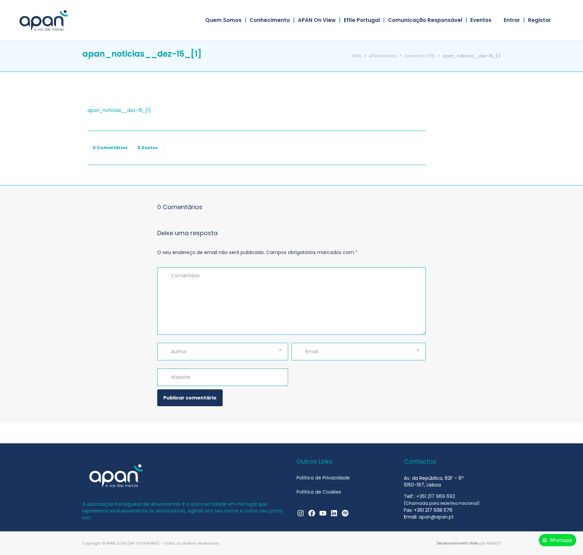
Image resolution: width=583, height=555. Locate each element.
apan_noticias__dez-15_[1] (119, 110)
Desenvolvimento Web (457, 543)
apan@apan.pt (436, 517)
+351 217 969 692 (435, 496)
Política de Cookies (319, 492)
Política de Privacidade (323, 477)
